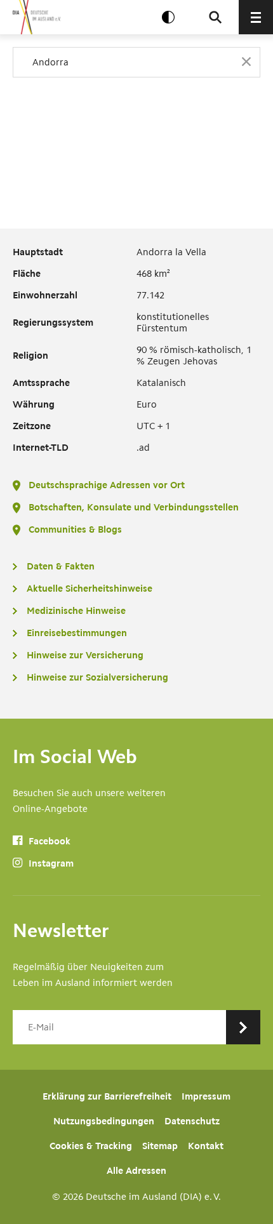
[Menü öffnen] (256, 17)
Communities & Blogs (75, 529)
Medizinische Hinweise (76, 610)
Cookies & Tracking (91, 1146)
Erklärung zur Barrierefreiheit (107, 1096)
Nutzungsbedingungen (103, 1121)
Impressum (206, 1096)
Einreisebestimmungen (77, 633)
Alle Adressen (136, 1170)
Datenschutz (192, 1121)
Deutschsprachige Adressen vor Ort (107, 485)
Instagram (50, 863)
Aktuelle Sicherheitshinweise (89, 588)
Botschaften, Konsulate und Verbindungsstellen (134, 507)
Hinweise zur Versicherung (85, 655)
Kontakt (205, 1146)
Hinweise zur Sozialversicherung (97, 677)
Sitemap (160, 1146)
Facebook (48, 841)
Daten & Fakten (61, 566)
